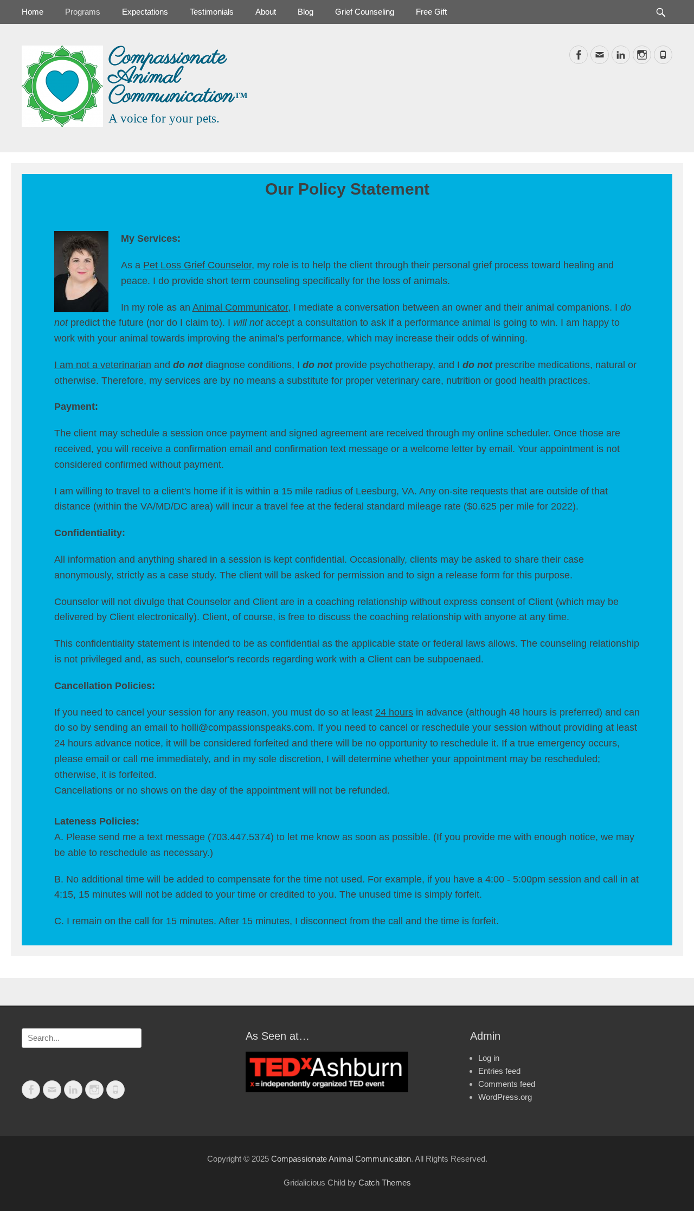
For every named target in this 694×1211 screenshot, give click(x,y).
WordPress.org (505, 1097)
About (265, 11)
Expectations (145, 11)
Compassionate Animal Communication (171, 77)
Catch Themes (384, 1182)
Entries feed (499, 1070)
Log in (488, 1057)
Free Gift (431, 11)
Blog (305, 11)
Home (32, 11)
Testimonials (212, 11)
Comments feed (506, 1083)
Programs (82, 11)
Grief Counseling (364, 11)
